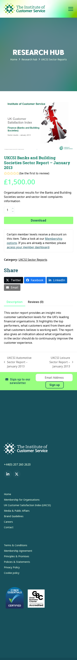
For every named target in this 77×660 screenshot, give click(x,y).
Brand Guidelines (13, 516)
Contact (8, 527)
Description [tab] (15, 302)
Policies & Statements (17, 561)
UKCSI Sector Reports (32, 260)
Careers (8, 521)
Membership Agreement (18, 550)
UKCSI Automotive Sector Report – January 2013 (18, 362)
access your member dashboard (28, 247)
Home (7, 494)
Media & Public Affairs (17, 510)
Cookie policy (11, 573)
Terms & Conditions (15, 545)
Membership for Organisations (22, 499)
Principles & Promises (16, 556)
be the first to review (34, 173)
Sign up (54, 385)
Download (38, 220)
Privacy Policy (12, 567)
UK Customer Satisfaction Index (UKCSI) (27, 505)
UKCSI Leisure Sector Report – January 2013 (56, 362)
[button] (70, 9)
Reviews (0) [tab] (35, 302)
